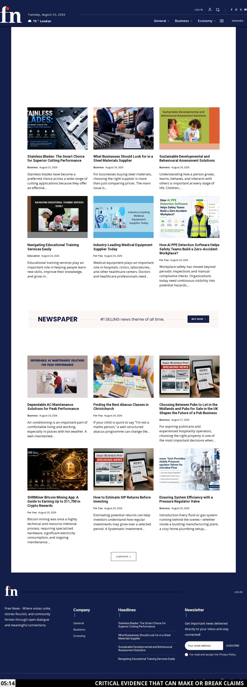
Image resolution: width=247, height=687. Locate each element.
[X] (241, 10)
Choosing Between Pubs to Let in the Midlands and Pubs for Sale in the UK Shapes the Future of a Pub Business (188, 409)
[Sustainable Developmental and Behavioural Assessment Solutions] (189, 128)
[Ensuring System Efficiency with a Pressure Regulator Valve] (189, 469)
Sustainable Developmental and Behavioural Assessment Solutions (187, 158)
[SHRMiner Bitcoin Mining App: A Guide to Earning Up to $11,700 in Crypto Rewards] (57, 469)
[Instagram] (236, 10)
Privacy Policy (227, 654)
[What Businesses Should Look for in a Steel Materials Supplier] (123, 128)
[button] (217, 9)
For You (98, 255)
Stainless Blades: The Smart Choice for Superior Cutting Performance (56, 158)
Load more (122, 556)
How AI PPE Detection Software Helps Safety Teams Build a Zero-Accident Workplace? (189, 249)
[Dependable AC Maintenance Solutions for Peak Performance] (57, 377)
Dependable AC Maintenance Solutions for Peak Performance (53, 407)
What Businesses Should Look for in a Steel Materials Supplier (123, 158)
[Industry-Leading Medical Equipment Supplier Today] (123, 217)
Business (32, 167)
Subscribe (232, 645)
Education (33, 255)
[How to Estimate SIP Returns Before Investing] (123, 469)
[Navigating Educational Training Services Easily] (57, 217)
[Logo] (11, 591)
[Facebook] (231, 10)
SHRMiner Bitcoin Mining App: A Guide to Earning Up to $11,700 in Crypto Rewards (53, 501)
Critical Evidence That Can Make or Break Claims (142, 683)
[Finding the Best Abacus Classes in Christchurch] (123, 377)
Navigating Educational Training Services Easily (146, 658)
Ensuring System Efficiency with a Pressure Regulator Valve (186, 499)
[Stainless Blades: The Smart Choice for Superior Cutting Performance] (57, 128)
